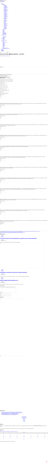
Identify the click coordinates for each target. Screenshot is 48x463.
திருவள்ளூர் (5, 7)
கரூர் (4, 19)
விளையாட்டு (4, 32)
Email (0, 294)
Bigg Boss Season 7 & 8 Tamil (6, 48)
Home (2, 3)
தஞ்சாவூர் (5, 15)
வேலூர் (5, 8)
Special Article (4, 34)
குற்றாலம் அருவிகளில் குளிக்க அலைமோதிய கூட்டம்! (9, 280)
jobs (3, 47)
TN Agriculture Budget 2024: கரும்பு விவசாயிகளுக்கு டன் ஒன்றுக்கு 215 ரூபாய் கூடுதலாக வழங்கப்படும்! (18, 238)
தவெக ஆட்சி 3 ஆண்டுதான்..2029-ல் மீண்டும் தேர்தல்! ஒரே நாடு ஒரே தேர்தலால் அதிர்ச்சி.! (11, 412)
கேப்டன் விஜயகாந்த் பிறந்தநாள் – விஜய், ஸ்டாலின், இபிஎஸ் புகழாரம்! (9, 414)
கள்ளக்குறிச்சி (6, 9)
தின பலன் (8, 231)
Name (0, 293)
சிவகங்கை (5, 25)
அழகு (3, 39)
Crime (3, 31)
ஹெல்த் (4, 41)
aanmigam (25, 231)
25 (10, 437)
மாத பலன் (14, 231)
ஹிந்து (3, 35)
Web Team (8, 55)
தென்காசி (5, 27)
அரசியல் (4, 30)
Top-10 (2, 270)
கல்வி (3, 42)
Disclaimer (24, 418)
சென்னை (5, 5)
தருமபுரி (5, 17)
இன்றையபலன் (35, 231)
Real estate (4, 45)
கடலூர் (5, 12)
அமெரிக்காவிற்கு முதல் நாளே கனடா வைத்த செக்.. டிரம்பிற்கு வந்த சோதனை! (13, 272)
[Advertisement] (24, 61)
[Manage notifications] (46, 461)
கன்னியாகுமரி (6, 23)
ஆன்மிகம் (5, 231)
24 (3, 437)
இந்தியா (4, 29)
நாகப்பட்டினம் (5, 13)
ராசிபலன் (5, 36)
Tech (3, 46)
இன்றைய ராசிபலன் (31, 231)
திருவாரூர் (5, 16)
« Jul (23, 439)
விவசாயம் (4, 43)
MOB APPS (2, 50)
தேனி (5, 26)
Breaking (3, 231)
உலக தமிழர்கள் (4, 33)
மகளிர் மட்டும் (3, 38)
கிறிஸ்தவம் (4, 37)
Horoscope (27, 231)
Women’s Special (5, 40)
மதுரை (5, 24)
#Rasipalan (22, 231)
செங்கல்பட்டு (5, 6)
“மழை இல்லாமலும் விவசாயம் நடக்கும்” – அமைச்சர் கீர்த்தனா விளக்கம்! (9, 413)
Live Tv (2, 49)
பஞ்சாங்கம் (11, 231)
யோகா (3, 44)
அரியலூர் (5, 11)
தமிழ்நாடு (4, 4)
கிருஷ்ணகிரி (5, 20)
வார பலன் (16, 231)
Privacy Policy (24, 416)
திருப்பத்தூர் (5, 10)
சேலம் (5, 22)
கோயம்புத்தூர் (5, 18)
